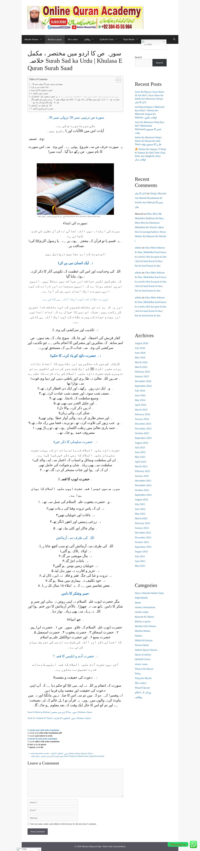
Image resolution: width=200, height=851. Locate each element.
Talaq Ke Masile (143, 678)
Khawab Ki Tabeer (144, 616)
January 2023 (142, 476)
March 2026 (141, 362)
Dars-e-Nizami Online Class (149, 593)
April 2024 (140, 404)
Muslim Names (31, 39)
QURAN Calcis (107, 39)
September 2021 (143, 546)
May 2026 (140, 357)
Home (138, 602)
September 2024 (143, 386)
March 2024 (141, 409)
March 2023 (141, 466)
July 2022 (140, 504)
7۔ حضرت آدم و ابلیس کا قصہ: (43, 109)
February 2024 (142, 414)
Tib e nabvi (73, 39)
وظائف (87, 39)
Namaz (138, 635)
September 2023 (143, 438)
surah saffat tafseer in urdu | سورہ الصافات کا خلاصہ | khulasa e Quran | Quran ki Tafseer (61, 753)
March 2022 (141, 518)
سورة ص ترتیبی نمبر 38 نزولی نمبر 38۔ (47, 84)
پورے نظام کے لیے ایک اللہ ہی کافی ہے (75, 299)
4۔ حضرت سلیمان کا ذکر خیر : (43, 90)
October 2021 (142, 542)
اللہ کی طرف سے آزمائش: (41, 106)
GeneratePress (119, 846)
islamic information (145, 607)
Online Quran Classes (146, 650)
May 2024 (140, 400)
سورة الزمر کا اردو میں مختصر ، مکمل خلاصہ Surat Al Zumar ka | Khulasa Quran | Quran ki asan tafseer (67, 756)
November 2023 (143, 428)
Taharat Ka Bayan (144, 668)
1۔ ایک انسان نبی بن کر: (41, 87)
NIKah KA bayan (144, 640)
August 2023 (141, 442)
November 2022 (143, 485)
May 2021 (140, 565)
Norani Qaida (142, 645)
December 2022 (143, 480)
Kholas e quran (55, 39)
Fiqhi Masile (129, 39)
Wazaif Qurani (142, 687)
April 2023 (140, 461)
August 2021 (141, 551)
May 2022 (140, 513)
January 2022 (142, 528)
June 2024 (140, 395)
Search (138, 57)
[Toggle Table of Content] (116, 80)
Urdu (149, 44)
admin (138, 247)
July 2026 (140, 348)
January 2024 (142, 419)
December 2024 (143, 381)
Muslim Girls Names (145, 626)
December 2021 (143, 532)
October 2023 (142, 433)
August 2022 (141, 499)
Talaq (138, 673)
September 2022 (143, 494)
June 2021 (140, 561)
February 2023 (142, 471)
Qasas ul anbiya (143, 654)
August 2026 (141, 343)
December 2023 (143, 423)
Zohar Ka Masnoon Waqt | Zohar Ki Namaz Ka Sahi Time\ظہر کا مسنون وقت (148, 141)
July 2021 (140, 556)
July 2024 (140, 390)
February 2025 (142, 371)
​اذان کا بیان (140, 193)
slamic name (141, 664)
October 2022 (142, 490)
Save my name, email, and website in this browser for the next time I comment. (63, 824)
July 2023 (140, 447)
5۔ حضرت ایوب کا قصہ (40, 94)
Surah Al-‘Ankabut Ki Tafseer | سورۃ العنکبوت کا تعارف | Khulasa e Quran (59, 718)
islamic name (141, 612)
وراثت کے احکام (143, 692)
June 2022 (140, 509)
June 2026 (140, 352)
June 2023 (140, 452)
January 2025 (142, 376)
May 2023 (140, 456)
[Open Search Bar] (174, 39)
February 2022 (142, 523)
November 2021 (143, 537)
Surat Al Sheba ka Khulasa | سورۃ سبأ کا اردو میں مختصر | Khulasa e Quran (60, 712)
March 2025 (141, 367)
